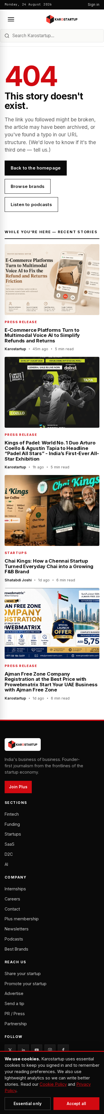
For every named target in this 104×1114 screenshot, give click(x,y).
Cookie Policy (53, 1084)
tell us (40, 150)
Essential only (28, 1103)
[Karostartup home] (61, 19)
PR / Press (15, 1013)
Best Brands (16, 949)
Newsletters (17, 928)
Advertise (14, 993)
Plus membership (22, 918)
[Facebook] (63, 1050)
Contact (12, 908)
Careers (12, 898)
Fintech (12, 814)
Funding (12, 824)
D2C (9, 854)
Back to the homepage (36, 168)
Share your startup (23, 973)
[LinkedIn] (23, 1050)
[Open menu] (11, 19)
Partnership (16, 1023)
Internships (15, 888)
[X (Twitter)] (10, 1050)
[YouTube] (36, 1050)
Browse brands (27, 186)
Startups (13, 834)
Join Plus (18, 787)
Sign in (93, 4)
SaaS (9, 844)
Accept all (76, 1103)
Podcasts (14, 938)
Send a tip (14, 1003)
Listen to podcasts (31, 204)
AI (6, 864)
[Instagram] (49, 1050)
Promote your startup (26, 983)
